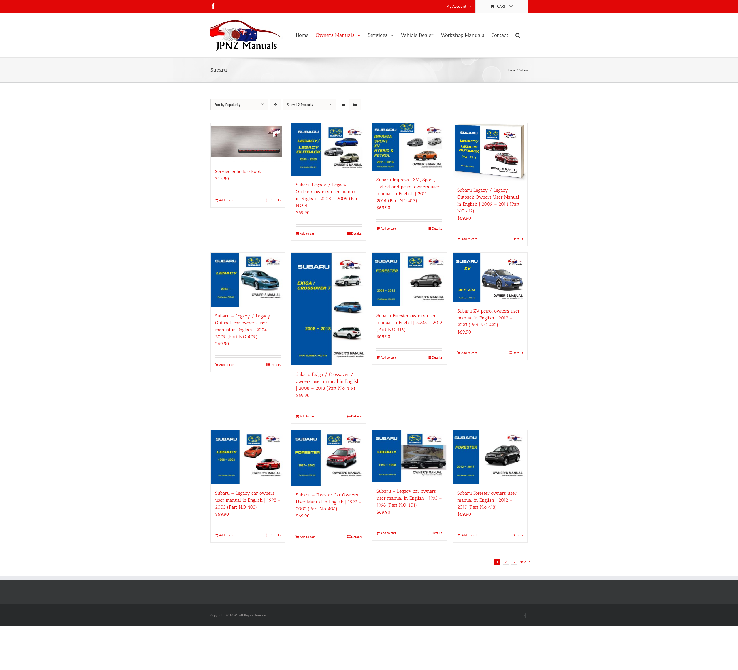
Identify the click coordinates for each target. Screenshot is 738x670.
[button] (517, 35)
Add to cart (227, 200)
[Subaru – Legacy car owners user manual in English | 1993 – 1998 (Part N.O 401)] (409, 456)
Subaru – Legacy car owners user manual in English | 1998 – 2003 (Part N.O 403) (248, 500)
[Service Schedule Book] (248, 142)
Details (275, 200)
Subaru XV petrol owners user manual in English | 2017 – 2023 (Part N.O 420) (488, 318)
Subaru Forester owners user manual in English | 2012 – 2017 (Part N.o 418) (487, 500)
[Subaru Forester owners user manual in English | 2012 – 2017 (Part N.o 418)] (490, 457)
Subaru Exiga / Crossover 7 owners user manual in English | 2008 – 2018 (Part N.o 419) (328, 381)
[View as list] (355, 104)
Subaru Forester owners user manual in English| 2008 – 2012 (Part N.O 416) (409, 322)
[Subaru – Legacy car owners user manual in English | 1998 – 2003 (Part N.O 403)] (248, 457)
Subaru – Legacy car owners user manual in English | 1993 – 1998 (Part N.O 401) (409, 498)
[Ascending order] (275, 104)
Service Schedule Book (238, 171)
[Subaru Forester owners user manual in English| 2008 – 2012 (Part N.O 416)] (409, 279)
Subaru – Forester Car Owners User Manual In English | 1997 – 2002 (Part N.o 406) (329, 501)
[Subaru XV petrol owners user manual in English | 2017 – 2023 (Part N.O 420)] (490, 277)
